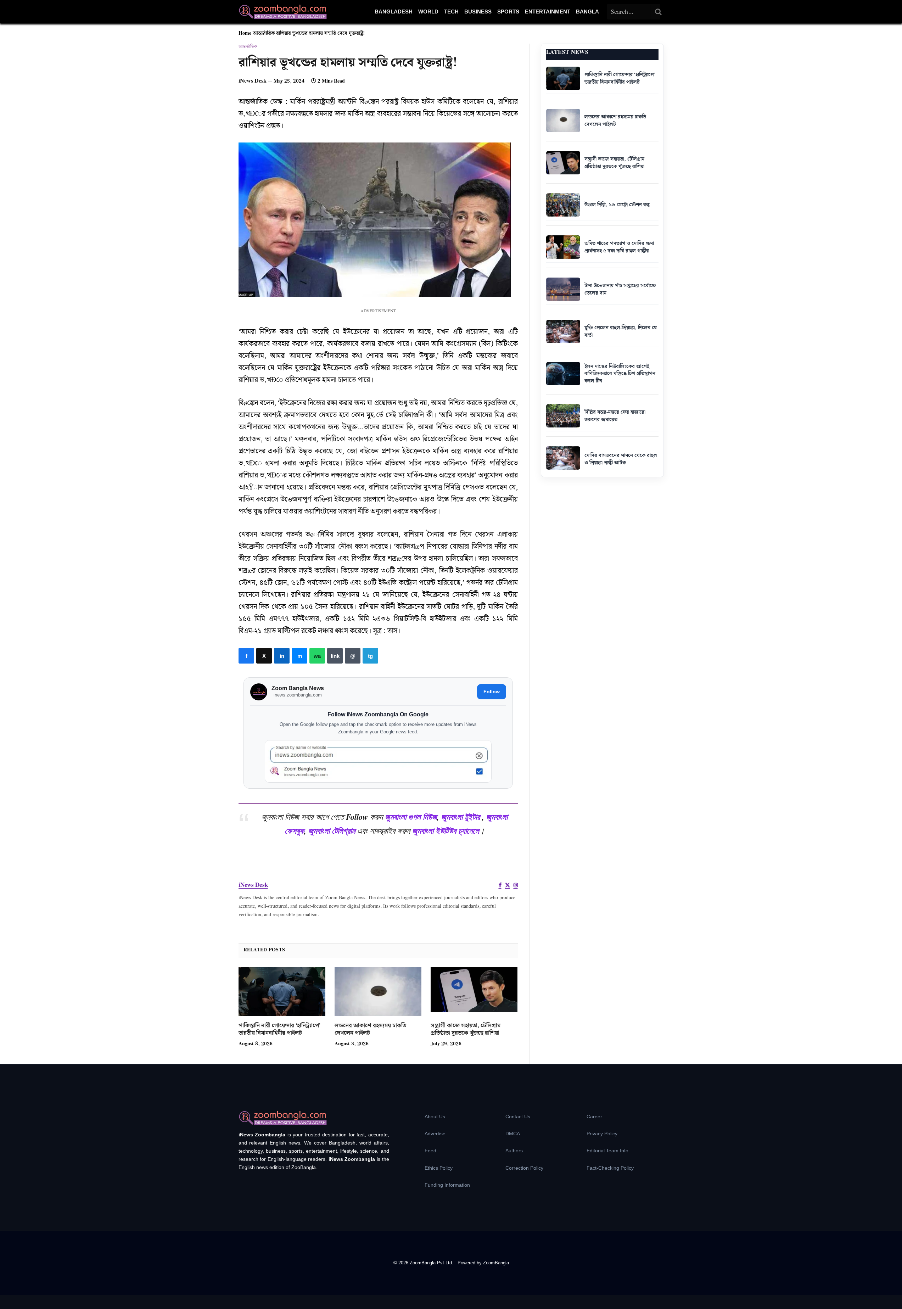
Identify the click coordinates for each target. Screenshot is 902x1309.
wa (317, 656)
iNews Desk (253, 81)
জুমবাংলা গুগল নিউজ (411, 816)
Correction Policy (524, 1168)
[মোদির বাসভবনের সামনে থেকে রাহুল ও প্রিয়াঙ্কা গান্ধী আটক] (563, 458)
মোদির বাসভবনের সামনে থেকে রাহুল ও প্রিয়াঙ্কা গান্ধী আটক (620, 459)
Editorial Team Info (607, 1150)
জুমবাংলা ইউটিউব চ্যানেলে (445, 830)
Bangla (587, 12)
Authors (514, 1150)
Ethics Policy (439, 1168)
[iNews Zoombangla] (283, 12)
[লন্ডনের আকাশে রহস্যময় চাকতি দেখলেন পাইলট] (378, 991)
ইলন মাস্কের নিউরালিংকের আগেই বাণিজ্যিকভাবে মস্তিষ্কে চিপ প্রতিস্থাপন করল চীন (619, 374)
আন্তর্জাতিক (264, 33)
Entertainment (547, 12)
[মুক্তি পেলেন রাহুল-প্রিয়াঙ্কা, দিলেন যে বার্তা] (563, 331)
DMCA (512, 1133)
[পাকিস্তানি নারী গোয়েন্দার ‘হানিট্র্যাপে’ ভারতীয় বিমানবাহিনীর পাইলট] (282, 991)
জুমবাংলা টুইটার (460, 816)
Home (245, 33)
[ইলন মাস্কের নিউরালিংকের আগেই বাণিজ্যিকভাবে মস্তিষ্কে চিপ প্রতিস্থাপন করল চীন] (563, 373)
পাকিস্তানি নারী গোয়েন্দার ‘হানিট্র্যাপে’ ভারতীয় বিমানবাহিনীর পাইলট (279, 1029)
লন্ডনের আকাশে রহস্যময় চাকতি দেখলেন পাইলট (370, 1029)
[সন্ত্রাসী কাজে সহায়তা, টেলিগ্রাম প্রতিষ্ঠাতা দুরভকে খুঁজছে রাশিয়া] (474, 991)
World (428, 12)
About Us (435, 1116)
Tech (451, 12)
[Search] (658, 11)
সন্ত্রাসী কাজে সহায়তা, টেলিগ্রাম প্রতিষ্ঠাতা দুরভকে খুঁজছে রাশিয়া (465, 1029)
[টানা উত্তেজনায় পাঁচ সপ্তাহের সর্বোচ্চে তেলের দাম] (563, 289)
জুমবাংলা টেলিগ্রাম (331, 830)
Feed (430, 1150)
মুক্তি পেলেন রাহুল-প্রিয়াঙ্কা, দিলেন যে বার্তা (620, 331)
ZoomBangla (496, 1262)
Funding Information (447, 1185)
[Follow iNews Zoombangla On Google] (378, 761)
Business (478, 12)
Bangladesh (394, 12)
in (282, 656)
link (335, 656)
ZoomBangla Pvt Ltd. (432, 1262)
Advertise (435, 1133)
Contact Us (517, 1116)
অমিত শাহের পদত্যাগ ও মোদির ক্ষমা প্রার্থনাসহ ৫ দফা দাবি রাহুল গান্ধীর (619, 247)
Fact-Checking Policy (610, 1168)
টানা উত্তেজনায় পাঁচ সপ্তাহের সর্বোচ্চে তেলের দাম (620, 289)
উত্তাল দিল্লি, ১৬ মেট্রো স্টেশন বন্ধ (617, 204)
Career (594, 1116)
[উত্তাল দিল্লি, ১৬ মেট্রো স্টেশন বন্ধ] (563, 205)
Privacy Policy (602, 1133)
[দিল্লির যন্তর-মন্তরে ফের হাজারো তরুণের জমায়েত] (563, 415)
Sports (508, 12)
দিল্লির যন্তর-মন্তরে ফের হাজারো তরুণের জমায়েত (614, 416)
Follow (491, 691)
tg (370, 656)
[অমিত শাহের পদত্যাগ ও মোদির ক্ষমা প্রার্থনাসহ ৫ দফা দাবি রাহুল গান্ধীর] (563, 247)
